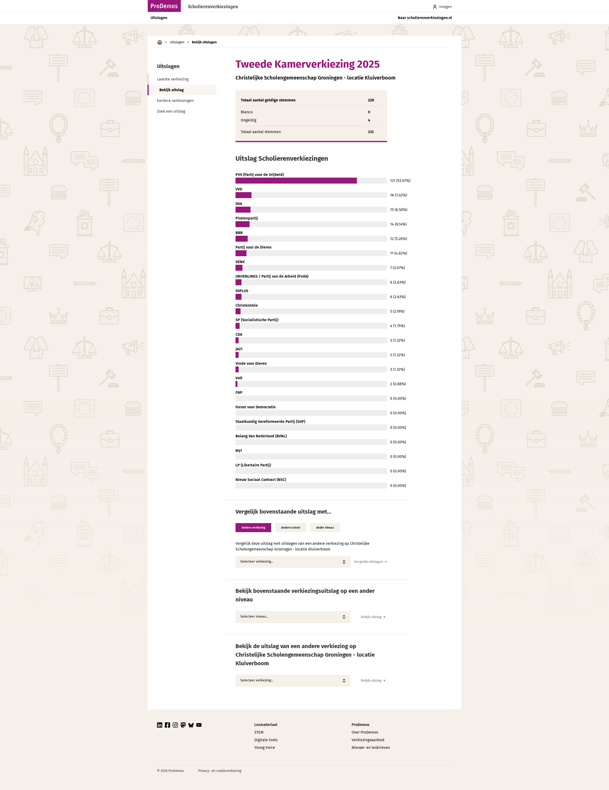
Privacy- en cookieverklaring (219, 771)
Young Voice (264, 747)
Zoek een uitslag (171, 111)
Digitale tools (265, 740)
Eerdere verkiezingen (175, 100)
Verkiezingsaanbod (368, 740)
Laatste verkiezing (172, 79)
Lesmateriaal (265, 724)
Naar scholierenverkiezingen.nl (425, 17)
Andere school (290, 527)
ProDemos (360, 724)
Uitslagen (159, 17)
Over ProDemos (365, 732)
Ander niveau (325, 527)
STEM (258, 732)
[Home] (165, 6)
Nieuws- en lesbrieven (371, 747)
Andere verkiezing (253, 527)
